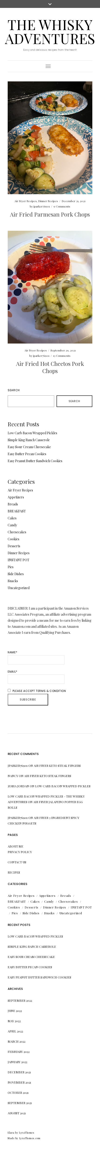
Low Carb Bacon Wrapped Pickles (32, 433)
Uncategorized (19, 588)
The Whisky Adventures (50, 31)
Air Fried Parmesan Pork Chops (50, 214)
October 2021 (18, 1093)
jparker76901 (41, 206)
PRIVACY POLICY (20, 852)
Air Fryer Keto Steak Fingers (57, 766)
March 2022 (16, 1041)
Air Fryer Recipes (25, 201)
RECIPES (14, 872)
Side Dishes (16, 574)
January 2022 (17, 1062)
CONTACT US (17, 862)
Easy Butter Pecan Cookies (27, 454)
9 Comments (61, 206)
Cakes (12, 518)
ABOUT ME (15, 846)
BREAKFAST (17, 511)
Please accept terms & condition (39, 691)
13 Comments (61, 355)
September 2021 (20, 1103)
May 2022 (14, 1021)
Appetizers (16, 497)
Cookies (13, 539)
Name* (12, 652)
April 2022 (15, 1031)
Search (14, 390)
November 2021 (19, 1082)
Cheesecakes (17, 532)
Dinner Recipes (48, 201)
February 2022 (19, 1052)
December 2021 (19, 1072)
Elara (11, 1132)
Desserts (14, 546)
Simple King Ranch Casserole (29, 440)
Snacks (13, 581)
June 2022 (15, 1011)
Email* (12, 672)
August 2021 (17, 1113)
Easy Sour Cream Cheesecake (29, 447)
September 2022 (20, 1000)
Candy (12, 525)
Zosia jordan (18, 786)
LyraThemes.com (29, 1138)
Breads (13, 504)
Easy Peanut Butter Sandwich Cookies (35, 461)
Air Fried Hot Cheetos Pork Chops (50, 367)
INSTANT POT (18, 560)
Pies (10, 567)
